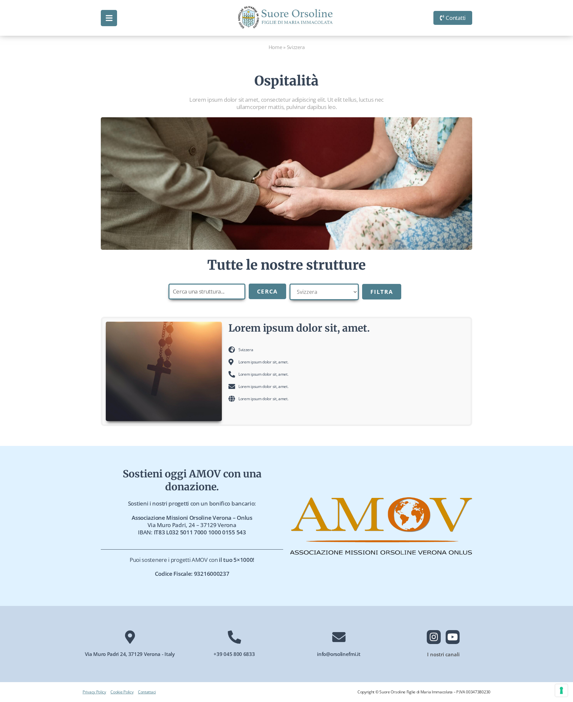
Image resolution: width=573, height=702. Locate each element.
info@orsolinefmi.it (338, 654)
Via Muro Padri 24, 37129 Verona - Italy (129, 654)
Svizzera (245, 349)
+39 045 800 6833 (234, 654)
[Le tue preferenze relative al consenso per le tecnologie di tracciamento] (561, 690)
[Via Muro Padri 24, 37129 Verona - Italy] (130, 637)
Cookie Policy (121, 692)
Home (275, 47)
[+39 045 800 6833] (234, 637)
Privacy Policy (94, 692)
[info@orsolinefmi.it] (339, 637)
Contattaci (147, 692)
